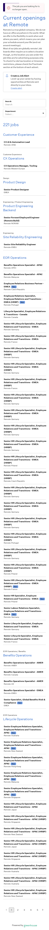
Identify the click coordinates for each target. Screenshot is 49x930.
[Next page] (42, 910)
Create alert (16, 88)
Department (10, 111)
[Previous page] (6, 910)
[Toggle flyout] (43, 113)
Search (8, 101)
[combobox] (5, 114)
